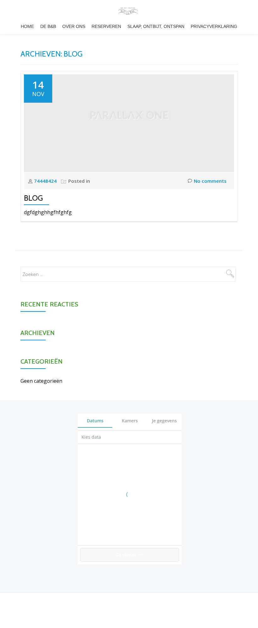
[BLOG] (129, 123)
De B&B (48, 26)
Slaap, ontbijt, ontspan (155, 26)
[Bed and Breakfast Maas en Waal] (129, 11)
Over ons (73, 26)
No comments (210, 181)
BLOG (33, 198)
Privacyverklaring (214, 26)
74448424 (46, 181)
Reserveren (106, 26)
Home (27, 26)
